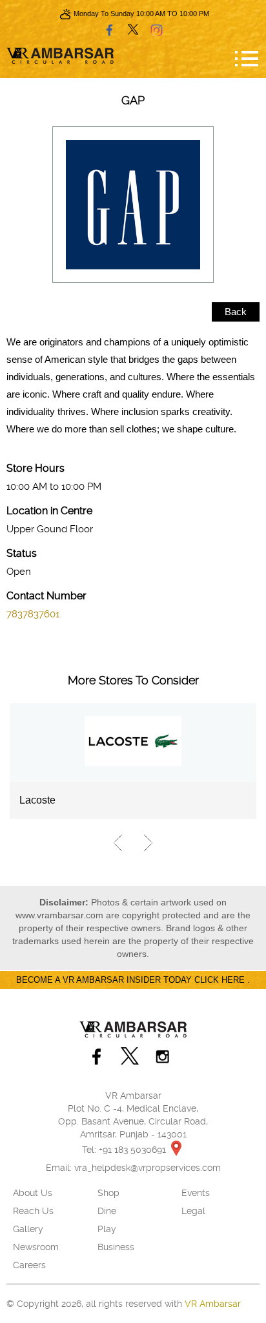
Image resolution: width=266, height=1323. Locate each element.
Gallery (28, 1229)
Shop (108, 1193)
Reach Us (33, 1211)
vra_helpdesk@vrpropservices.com (147, 1168)
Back (236, 311)
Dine (106, 1211)
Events (195, 1193)
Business (115, 1247)
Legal (193, 1211)
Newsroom (36, 1247)
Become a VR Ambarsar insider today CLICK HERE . (133, 980)
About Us (32, 1193)
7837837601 (32, 614)
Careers (29, 1265)
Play (106, 1229)
